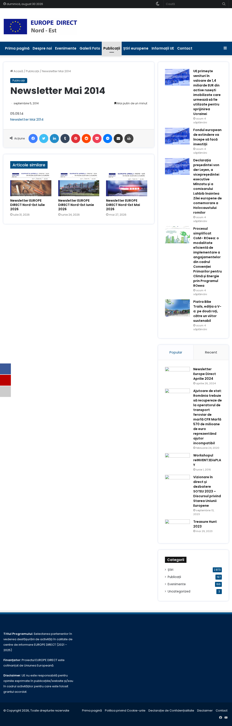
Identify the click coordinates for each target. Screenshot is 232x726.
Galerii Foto (90, 48)
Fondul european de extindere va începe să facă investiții (207, 137)
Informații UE (163, 48)
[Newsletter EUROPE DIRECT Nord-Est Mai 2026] (126, 184)
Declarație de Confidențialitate (171, 710)
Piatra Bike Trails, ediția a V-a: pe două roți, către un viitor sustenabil (207, 311)
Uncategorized (179, 591)
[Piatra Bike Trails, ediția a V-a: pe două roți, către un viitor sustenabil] (177, 307)
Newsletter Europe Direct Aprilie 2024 (204, 374)
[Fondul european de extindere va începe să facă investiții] (177, 136)
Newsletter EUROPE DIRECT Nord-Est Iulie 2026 (27, 204)
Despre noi (42, 48)
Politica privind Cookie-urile (125, 710)
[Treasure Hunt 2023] (177, 527)
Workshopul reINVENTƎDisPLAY (207, 460)
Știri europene (135, 48)
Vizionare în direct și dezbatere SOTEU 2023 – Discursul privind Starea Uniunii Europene (207, 491)
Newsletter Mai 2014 (27, 119)
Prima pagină (17, 48)
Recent (211, 352)
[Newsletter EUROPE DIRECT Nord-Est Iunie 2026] (78, 184)
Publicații (111, 48)
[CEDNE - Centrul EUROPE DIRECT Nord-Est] (40, 26)
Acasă (18, 71)
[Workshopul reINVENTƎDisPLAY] (177, 461)
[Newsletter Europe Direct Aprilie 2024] (177, 375)
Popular (175, 352)
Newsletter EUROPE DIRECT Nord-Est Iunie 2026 (76, 204)
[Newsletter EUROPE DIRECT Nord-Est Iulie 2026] (30, 184)
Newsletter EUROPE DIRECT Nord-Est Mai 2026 (123, 204)
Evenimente (65, 48)
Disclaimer (205, 710)
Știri (170, 570)
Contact (184, 48)
